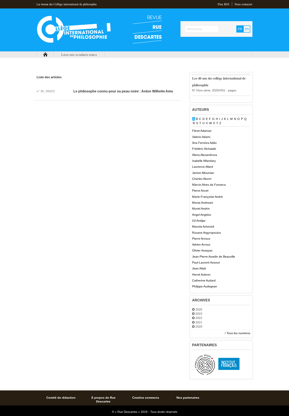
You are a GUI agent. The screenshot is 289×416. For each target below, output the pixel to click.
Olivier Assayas (202, 250)
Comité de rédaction (61, 397)
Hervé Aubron (201, 274)
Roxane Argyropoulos (206, 232)
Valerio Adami (201, 137)
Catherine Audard (204, 280)
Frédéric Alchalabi (204, 148)
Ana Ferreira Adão (204, 142)
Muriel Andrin (201, 208)
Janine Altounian (203, 172)
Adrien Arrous (201, 244)
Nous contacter (243, 4)
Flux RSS (223, 4)
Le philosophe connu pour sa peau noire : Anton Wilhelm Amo (123, 91)
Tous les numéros (238, 333)
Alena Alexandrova (204, 155)
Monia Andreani (202, 202)
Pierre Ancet (200, 190)
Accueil (45, 54)
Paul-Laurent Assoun (206, 262)
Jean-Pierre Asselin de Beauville (213, 256)
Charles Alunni (201, 178)
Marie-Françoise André (207, 196)
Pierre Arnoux (201, 238)
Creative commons (145, 397)
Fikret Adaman (202, 130)
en (247, 29)
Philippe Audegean (204, 286)
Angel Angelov (201, 214)
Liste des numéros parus (79, 54)
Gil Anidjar (199, 220)
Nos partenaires (187, 397)
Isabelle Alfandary (204, 160)
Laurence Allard (202, 166)
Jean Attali (199, 268)
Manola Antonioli (203, 226)
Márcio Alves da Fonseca (209, 184)
